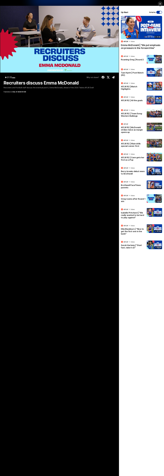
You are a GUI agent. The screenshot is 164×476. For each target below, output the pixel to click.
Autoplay (152, 12)
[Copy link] (113, 77)
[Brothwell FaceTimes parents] (141, 185)
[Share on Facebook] (103, 77)
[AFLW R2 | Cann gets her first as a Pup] (141, 157)
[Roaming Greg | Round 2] (141, 59)
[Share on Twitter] (108, 77)
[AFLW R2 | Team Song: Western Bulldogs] (141, 113)
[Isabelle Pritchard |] (141, 214)
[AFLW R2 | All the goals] (141, 100)
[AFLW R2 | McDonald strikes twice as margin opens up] (141, 128)
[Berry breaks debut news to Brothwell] (141, 171)
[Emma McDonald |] (141, 34)
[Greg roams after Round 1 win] (141, 199)
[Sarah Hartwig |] (141, 245)
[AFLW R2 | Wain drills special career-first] (141, 143)
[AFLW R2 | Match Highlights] (141, 86)
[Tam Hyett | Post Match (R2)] (141, 73)
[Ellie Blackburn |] (141, 230)
